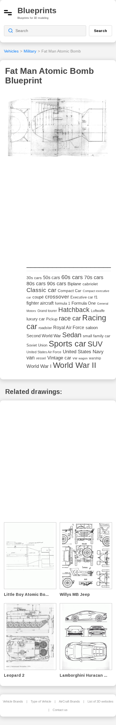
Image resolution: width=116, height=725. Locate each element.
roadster (45, 328)
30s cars (34, 278)
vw (75, 358)
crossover (57, 297)
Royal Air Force (68, 327)
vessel (41, 358)
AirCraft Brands (69, 701)
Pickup (51, 319)
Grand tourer (47, 311)
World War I (39, 366)
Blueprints (37, 10)
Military (30, 51)
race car (70, 318)
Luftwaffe (98, 311)
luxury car (35, 318)
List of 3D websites (100, 701)
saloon (92, 327)
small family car (96, 336)
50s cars (51, 277)
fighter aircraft (39, 303)
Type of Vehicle (41, 701)
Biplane (74, 283)
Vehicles (11, 51)
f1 (96, 297)
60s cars (72, 277)
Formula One (84, 303)
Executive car (81, 297)
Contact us (60, 710)
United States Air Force (43, 352)
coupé (38, 297)
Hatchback (74, 309)
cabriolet (90, 284)
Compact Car (69, 291)
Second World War (43, 336)
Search (100, 30)
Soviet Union (36, 345)
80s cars (36, 283)
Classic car (41, 290)
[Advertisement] (68, 217)
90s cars (56, 283)
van (30, 358)
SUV (95, 344)
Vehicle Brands (13, 701)
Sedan (71, 335)
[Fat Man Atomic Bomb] (58, 133)
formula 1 (62, 303)
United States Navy (83, 351)
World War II (74, 365)
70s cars (93, 277)
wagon (83, 358)
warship (95, 358)
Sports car (67, 343)
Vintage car (59, 358)
